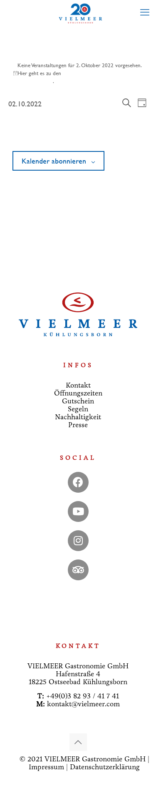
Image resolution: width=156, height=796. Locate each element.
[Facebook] (78, 482)
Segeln (78, 409)
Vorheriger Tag (29, 132)
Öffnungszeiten (78, 393)
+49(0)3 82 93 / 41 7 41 (82, 696)
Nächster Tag (129, 132)
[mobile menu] (145, 12)
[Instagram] (78, 540)
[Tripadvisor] (78, 569)
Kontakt (78, 385)
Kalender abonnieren (54, 161)
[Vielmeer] (81, 12)
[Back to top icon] (78, 742)
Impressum (46, 767)
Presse (78, 425)
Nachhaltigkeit (78, 417)
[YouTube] (78, 511)
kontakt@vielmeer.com (83, 704)
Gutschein (78, 401)
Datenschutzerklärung (105, 767)
